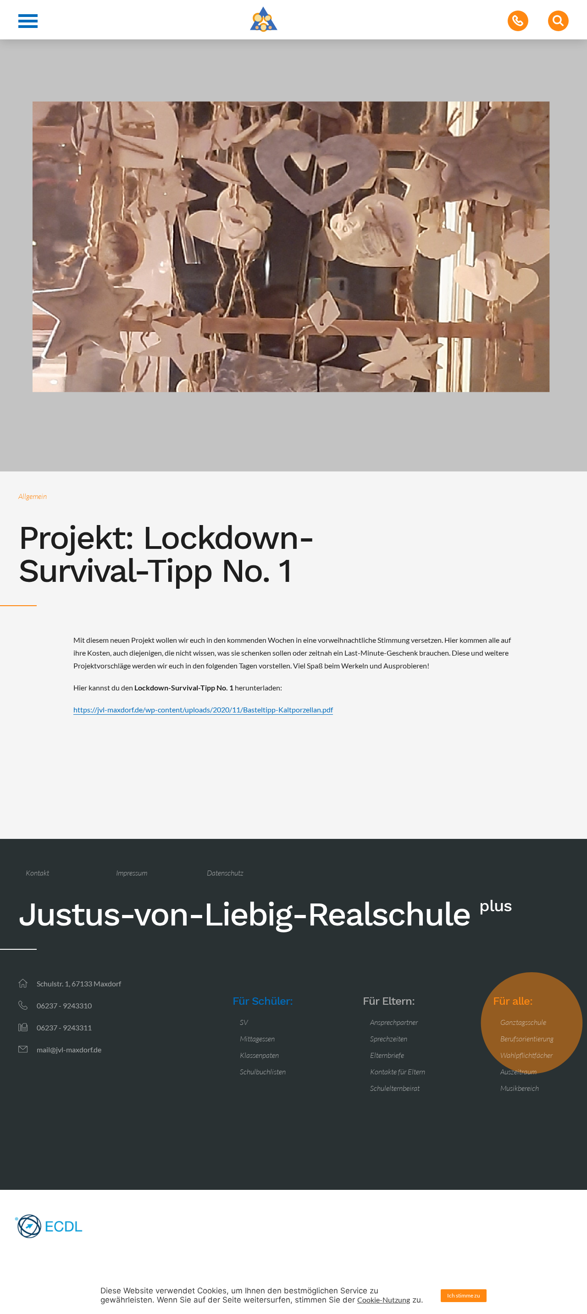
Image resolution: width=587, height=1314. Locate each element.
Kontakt (37, 872)
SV (244, 1022)
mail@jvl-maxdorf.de (69, 1049)
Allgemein (32, 496)
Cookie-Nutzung (383, 1299)
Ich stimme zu (463, 1295)
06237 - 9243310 (64, 1005)
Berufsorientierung (527, 1038)
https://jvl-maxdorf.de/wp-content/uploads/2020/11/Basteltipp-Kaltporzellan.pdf (203, 709)
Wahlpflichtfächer (526, 1055)
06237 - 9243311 (64, 1027)
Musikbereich (519, 1088)
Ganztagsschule (523, 1022)
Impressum (131, 872)
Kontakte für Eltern (397, 1071)
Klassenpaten (259, 1055)
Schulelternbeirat (395, 1088)
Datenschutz (225, 872)
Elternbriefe (387, 1055)
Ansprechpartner (394, 1022)
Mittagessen (257, 1038)
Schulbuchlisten (263, 1071)
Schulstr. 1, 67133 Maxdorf (79, 983)
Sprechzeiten (388, 1038)
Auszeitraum (518, 1071)
